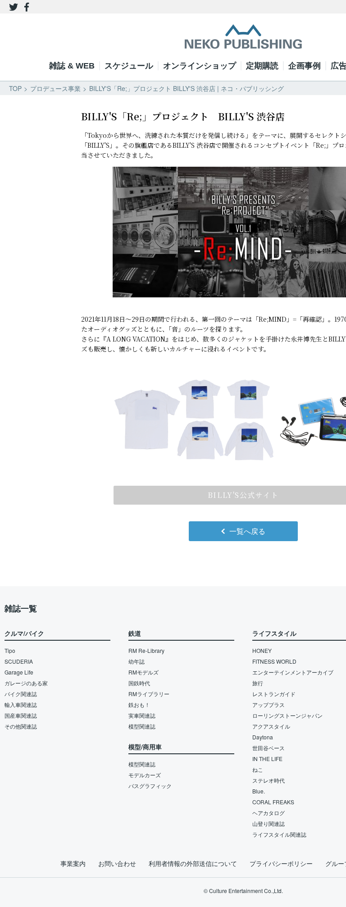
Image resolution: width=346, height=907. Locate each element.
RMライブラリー (148, 693)
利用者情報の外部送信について (193, 863)
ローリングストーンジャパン (287, 715)
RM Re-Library (146, 650)
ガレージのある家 (26, 683)
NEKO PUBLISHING (243, 36)
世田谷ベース (268, 748)
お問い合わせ (117, 863)
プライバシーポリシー (281, 863)
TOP (15, 88)
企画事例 (304, 65)
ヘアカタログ (268, 812)
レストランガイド (274, 693)
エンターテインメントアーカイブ (292, 672)
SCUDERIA (19, 661)
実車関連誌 (141, 715)
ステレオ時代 (268, 780)
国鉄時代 (139, 683)
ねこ (257, 769)
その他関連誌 (21, 726)
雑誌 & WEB (72, 65)
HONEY (262, 650)
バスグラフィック (150, 785)
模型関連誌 (141, 726)
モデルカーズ (144, 775)
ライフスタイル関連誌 (279, 834)
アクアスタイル (271, 726)
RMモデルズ (143, 672)
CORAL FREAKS (273, 802)
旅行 (257, 683)
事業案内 (73, 863)
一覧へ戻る (247, 531)
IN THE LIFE (267, 758)
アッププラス (268, 704)
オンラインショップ (199, 65)
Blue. (258, 791)
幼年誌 (136, 661)
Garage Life (19, 672)
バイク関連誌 (21, 693)
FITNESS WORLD (274, 661)
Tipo (10, 650)
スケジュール (129, 65)
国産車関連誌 (21, 715)
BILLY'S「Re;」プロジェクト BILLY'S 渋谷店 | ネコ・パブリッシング (186, 88)
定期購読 (262, 65)
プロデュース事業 (55, 88)
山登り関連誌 (268, 823)
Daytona (262, 737)
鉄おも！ (139, 704)
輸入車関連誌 (21, 704)
